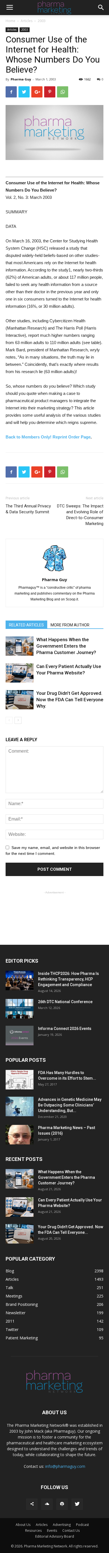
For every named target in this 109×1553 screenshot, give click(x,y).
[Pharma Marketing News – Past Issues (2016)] (20, 1134)
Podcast (82, 1524)
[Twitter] (77, 1504)
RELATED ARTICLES (26, 625)
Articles (26, 20)
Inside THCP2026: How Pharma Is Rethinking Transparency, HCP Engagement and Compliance (68, 979)
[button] (101, 7)
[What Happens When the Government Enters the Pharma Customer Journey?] (20, 646)
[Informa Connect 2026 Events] (20, 1035)
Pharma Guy (21, 79)
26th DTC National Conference (65, 1001)
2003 (42, 20)
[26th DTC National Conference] (20, 1008)
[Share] (31, 1504)
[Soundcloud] (47, 1504)
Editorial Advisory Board (54, 1536)
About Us (23, 1524)
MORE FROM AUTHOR (70, 625)
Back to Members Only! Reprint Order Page (48, 437)
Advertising (62, 1524)
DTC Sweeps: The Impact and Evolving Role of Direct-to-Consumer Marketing (80, 515)
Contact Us (71, 1530)
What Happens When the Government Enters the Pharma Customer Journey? (66, 646)
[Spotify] (62, 1504)
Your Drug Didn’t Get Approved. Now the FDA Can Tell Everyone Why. (69, 699)
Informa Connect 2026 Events (64, 1028)
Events (52, 1530)
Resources (33, 1530)
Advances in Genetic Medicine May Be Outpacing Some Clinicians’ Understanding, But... (69, 1105)
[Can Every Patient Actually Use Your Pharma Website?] (20, 673)
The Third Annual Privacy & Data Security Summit (28, 509)
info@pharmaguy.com (65, 1466)
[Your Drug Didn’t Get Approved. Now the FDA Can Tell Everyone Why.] (20, 699)
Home (10, 20)
